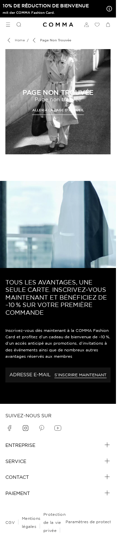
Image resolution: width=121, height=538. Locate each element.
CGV (10, 522)
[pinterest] (42, 428)
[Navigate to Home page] (58, 25)
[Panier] (108, 24)
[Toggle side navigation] (8, 24)
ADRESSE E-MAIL (30, 374)
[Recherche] (16, 24)
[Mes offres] (108, 9)
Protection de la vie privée (54, 522)
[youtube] (58, 428)
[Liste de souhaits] (97, 24)
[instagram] (26, 428)
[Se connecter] (86, 24)
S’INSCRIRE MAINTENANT (80, 375)
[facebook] (9, 428)
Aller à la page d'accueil (58, 110)
